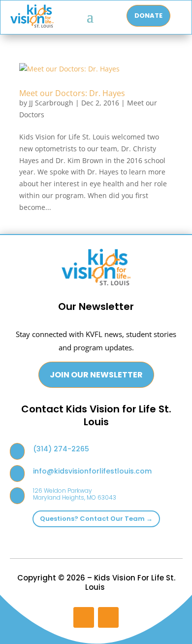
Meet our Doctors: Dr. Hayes (72, 93)
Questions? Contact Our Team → (96, 518)
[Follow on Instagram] (83, 617)
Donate (148, 15)
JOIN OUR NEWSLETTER (96, 374)
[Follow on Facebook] (108, 617)
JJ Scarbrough (51, 102)
